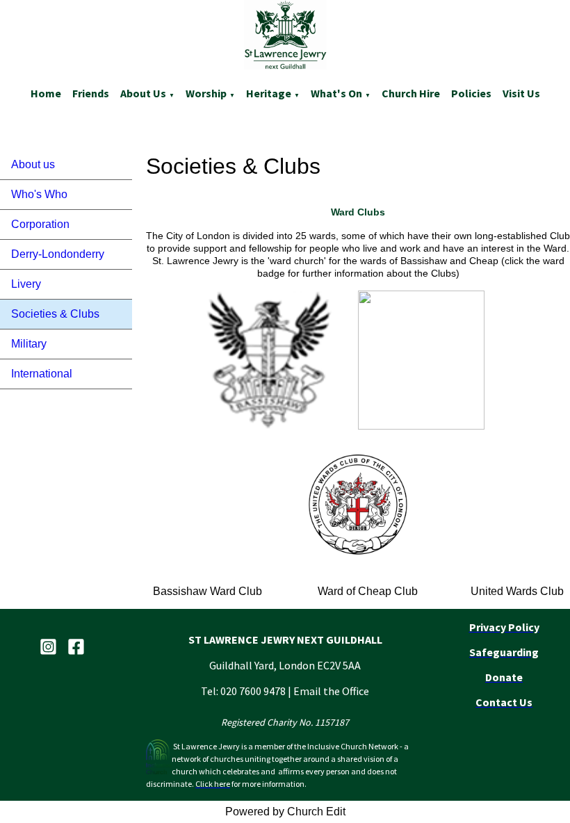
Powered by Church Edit (285, 811)
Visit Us (521, 93)
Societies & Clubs (55, 314)
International (41, 374)
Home (46, 93)
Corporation (40, 224)
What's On (336, 93)
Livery (26, 284)
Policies (471, 93)
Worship (206, 93)
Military (29, 344)
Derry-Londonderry (57, 254)
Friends (90, 93)
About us (143, 93)
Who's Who (39, 194)
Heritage (268, 93)
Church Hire (411, 93)
